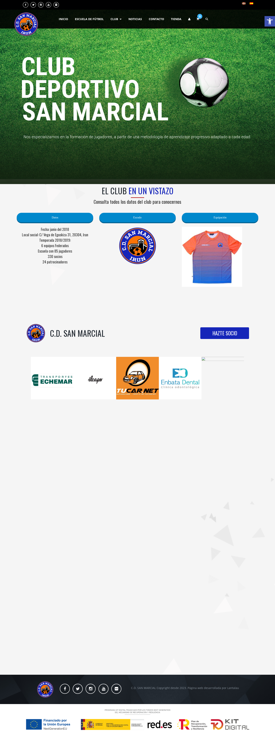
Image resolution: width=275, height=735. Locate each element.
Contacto (156, 19)
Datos (55, 217)
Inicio (63, 19)
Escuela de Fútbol (89, 19)
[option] (52, 378)
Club (114, 19)
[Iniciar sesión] (189, 19)
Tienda (176, 19)
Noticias (135, 19)
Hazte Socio (224, 333)
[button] (270, 21)
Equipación (220, 217)
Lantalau (233, 688)
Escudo (137, 217)
